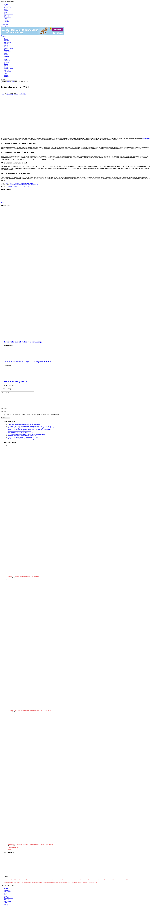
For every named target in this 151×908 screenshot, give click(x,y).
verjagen (36, 882)
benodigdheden (20, 879)
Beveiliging (7, 7)
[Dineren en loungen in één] (13, 378)
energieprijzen (51, 879)
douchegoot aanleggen (43, 879)
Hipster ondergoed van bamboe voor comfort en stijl (22, 435)
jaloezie (89, 879)
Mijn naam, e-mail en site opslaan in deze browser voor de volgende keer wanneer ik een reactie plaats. (31, 414)
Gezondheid (7, 17)
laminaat (98, 879)
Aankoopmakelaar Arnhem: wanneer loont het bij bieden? (24, 424)
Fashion (6, 15)
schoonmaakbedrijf (10, 882)
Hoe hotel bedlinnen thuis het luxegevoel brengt (21, 439)
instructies (78, 879)
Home (6, 4)
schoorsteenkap (17, 882)
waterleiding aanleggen (65, 882)
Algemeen (7, 6)
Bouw (6, 9)
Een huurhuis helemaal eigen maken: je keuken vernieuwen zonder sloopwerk (29, 426)
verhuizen (32, 882)
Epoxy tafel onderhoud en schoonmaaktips (23, 342)
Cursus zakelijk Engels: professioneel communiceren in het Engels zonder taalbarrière (31, 428)
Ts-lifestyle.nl (4, 24)
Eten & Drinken (8, 14)
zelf (82, 882)
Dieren (6, 10)
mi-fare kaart (119, 879)
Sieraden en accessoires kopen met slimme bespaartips (22, 437)
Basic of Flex (14, 879)
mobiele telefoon (125, 879)
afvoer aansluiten (7, 879)
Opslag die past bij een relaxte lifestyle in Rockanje (22, 432)
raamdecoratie (140, 879)
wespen (75, 882)
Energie (6, 12)
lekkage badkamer (112, 879)
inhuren (70, 879)
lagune (95, 879)
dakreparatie (30, 879)
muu (130, 879)
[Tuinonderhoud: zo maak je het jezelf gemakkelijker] (13, 358)
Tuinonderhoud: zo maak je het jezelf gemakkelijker (28, 362)
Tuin (5, 18)
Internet (82, 879)
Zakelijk (6, 21)
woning (79, 882)
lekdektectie (106, 879)
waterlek (72, 882)
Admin (8, 93)
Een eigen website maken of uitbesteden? (19, 186)
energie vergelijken (58, 879)
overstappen (134, 879)
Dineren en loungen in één (16, 382)
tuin (23, 882)
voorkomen (58, 882)
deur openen (35, 879)
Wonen (6, 20)
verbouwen (27, 882)
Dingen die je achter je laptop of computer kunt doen (24, 184)
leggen (102, 879)
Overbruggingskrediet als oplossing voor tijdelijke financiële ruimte (26, 434)
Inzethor (85, 879)
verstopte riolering (42, 882)
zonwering (85, 882)
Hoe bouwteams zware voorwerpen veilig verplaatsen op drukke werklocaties (29, 429)
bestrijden (26, 879)
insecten (74, 879)
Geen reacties (21, 93)
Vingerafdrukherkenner (50, 882)
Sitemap (10, 849)
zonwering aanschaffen (92, 882)
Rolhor (144, 879)
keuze (92, 879)
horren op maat (65, 879)
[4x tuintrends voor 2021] (31, 135)
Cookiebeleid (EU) (13, 847)
